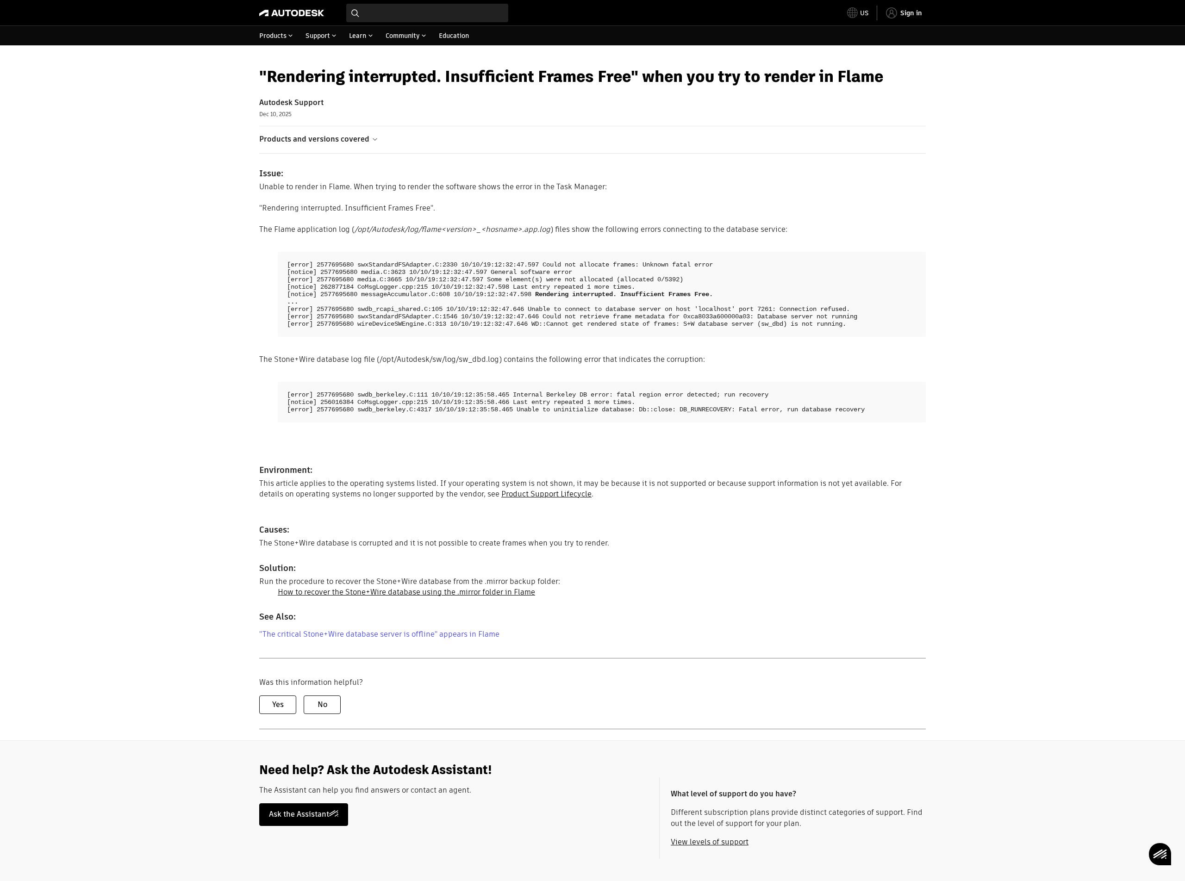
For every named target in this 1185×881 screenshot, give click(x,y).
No (322, 704)
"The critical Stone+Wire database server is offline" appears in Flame (379, 634)
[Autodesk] (291, 13)
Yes (278, 704)
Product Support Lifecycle (546, 494)
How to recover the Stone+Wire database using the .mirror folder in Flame (406, 592)
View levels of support (709, 842)
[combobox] (427, 13)
